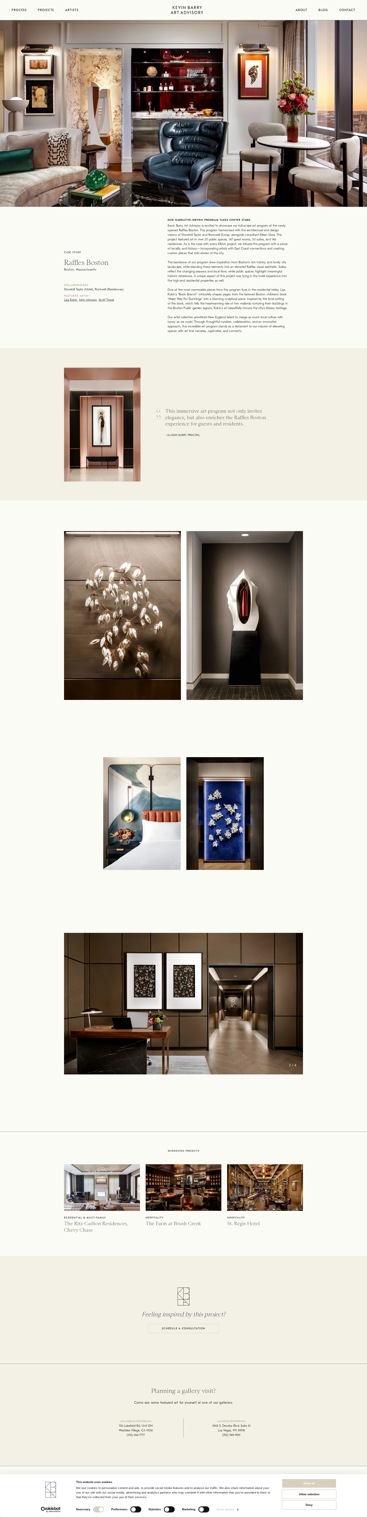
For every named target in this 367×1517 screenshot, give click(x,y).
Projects (46, 10)
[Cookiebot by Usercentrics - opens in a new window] (50, 1509)
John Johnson (88, 300)
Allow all (309, 1483)
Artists (71, 10)
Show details (225, 1509)
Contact (347, 10)
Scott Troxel (106, 300)
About (301, 10)
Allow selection (309, 1494)
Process (19, 10)
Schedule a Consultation (183, 1328)
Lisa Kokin (70, 300)
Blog (323, 10)
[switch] (135, 1509)
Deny (309, 1505)
